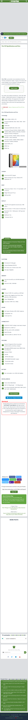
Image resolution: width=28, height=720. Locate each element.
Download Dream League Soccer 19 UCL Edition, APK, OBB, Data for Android (14, 693)
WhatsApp (13, 479)
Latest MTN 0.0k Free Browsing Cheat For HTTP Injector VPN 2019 (14, 696)
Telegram (5, 482)
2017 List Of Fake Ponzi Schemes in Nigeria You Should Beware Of (14, 699)
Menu (12, 37)
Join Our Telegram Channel (14, 397)
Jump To (14, 88)
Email (12, 482)
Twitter (19, 477)
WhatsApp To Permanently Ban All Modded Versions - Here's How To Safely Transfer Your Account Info (13, 247)
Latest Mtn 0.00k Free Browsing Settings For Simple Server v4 (14, 687)
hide (16, 88)
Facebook (12, 477)
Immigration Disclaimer (5, 714)
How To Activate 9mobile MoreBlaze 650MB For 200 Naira (13, 703)
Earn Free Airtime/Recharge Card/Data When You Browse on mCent (13, 706)
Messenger (5, 479)
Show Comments (11, 638)
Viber (19, 479)
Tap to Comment (14, 393)
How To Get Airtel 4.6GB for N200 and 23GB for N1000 (14, 690)
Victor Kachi (20, 717)
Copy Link (14, 491)
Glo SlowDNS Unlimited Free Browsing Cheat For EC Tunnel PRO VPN (14, 709)
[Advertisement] (14, 17)
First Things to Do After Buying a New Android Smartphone (13, 508)
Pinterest (18, 482)
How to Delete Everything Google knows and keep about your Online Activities (14, 514)
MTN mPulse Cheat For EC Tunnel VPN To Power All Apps (13, 684)
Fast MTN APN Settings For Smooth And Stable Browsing (14, 681)
